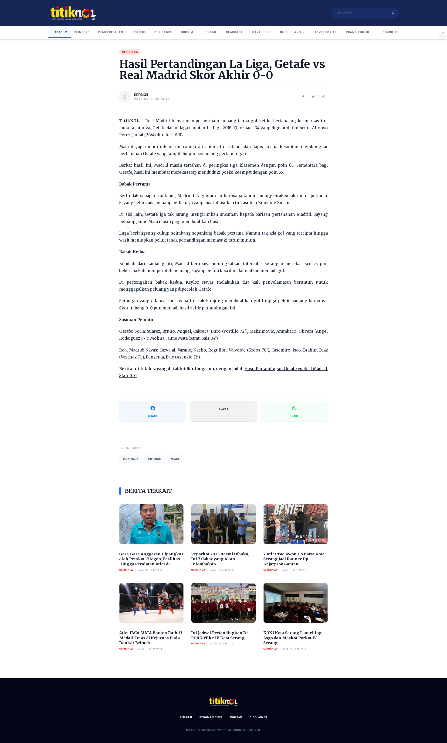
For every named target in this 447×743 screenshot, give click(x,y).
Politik (138, 32)
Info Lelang (290, 32)
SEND (294, 416)
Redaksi (186, 717)
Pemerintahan (110, 32)
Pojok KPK (392, 32)
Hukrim (187, 32)
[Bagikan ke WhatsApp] (323, 97)
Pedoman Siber (211, 717)
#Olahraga (130, 459)
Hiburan (210, 32)
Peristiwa (163, 32)
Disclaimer (258, 717)
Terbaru (59, 31)
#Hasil (175, 459)
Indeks (84, 32)
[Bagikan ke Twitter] (313, 97)
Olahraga (234, 32)
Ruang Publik (357, 32)
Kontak (236, 717)
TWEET (224, 409)
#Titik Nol (154, 459)
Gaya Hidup (261, 32)
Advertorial (326, 32)
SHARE (153, 416)
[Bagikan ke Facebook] (303, 97)
